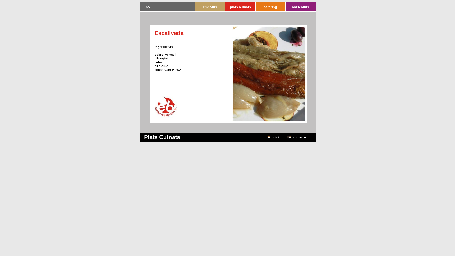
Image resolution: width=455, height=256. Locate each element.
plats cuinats (240, 7)
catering (270, 7)
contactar (299, 137)
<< (148, 7)
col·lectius (300, 7)
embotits (210, 7)
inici (276, 137)
